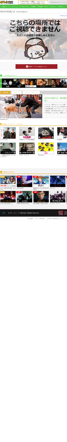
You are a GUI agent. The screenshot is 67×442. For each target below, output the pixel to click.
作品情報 (5, 92)
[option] (7, 83)
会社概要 (30, 218)
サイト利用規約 (40, 218)
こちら (22, 3)
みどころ (16, 92)
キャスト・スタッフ (31, 92)
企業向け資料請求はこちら (55, 218)
